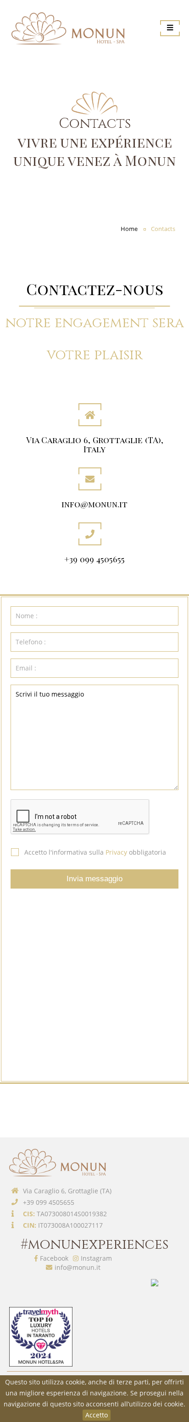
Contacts (163, 229)
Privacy (116, 852)
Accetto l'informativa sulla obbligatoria (95, 852)
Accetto (96, 1415)
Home (129, 229)
